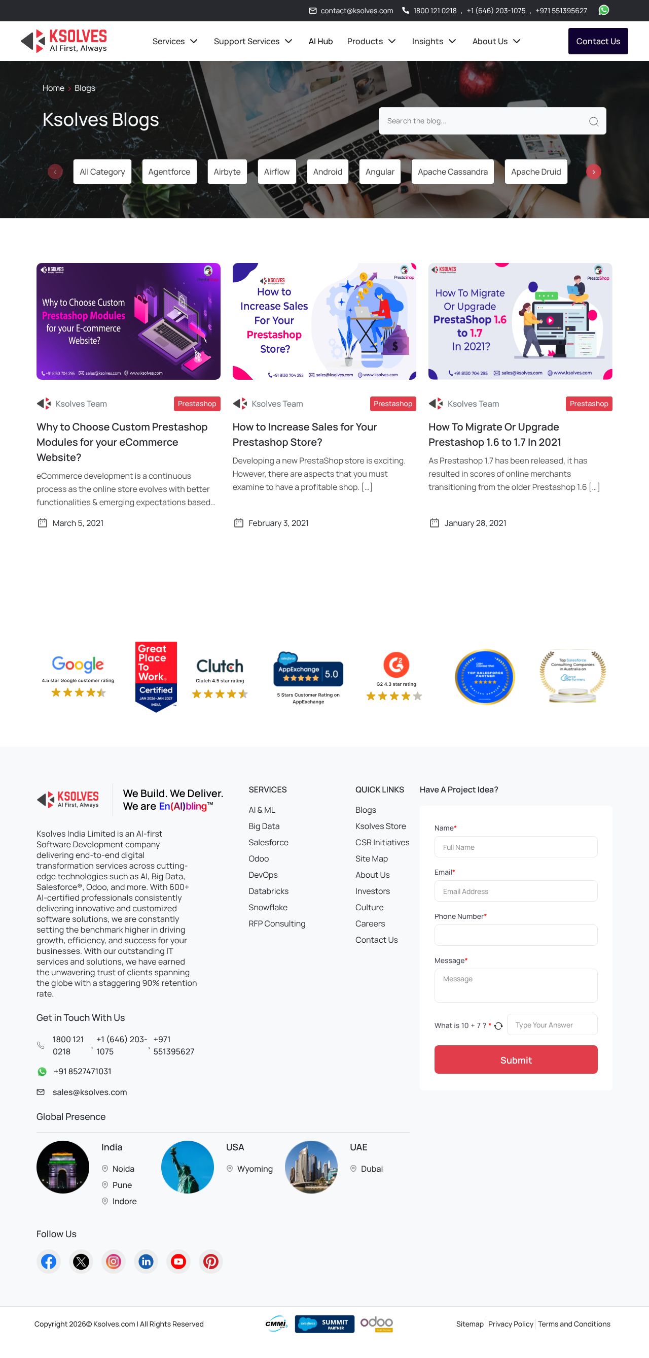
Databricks (269, 891)
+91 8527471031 (83, 1071)
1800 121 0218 (435, 11)
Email (445, 872)
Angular (380, 171)
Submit (516, 1060)
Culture (369, 907)
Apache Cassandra (453, 171)
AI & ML (262, 809)
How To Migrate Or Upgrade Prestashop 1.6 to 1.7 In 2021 (494, 434)
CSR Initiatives (382, 842)
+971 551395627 (561, 11)
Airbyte (227, 171)
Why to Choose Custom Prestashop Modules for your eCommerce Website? (122, 442)
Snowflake (268, 907)
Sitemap (470, 1324)
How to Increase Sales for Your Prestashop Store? (305, 434)
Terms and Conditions (574, 1324)
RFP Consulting (277, 923)
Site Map (371, 858)
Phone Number (461, 916)
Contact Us (598, 41)
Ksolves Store (380, 826)
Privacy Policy (510, 1324)
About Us (372, 874)
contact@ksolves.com (357, 11)
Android (327, 171)
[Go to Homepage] (48, 1261)
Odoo (259, 858)
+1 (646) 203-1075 (496, 11)
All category (102, 171)
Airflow (277, 171)
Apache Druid (536, 171)
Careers (370, 923)
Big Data (264, 826)
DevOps (263, 874)
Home (53, 87)
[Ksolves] (63, 41)
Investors (372, 891)
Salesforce (269, 842)
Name (446, 828)
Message (451, 961)
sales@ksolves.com (90, 1092)
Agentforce (170, 171)
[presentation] (55, 171)
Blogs (365, 809)
